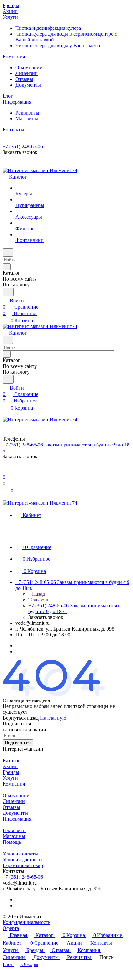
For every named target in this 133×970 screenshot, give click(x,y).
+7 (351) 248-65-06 (23, 146)
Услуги (10, 778)
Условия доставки (22, 859)
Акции (10, 766)
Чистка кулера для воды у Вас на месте (58, 45)
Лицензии (26, 73)
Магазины (26, 118)
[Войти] (5, 470)
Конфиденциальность (26, 922)
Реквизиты (27, 113)
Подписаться (18, 742)
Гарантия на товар (23, 865)
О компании (29, 67)
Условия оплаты (20, 853)
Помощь (12, 842)
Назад (38, 594)
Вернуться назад (21, 718)
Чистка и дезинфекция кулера (48, 28)
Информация (17, 818)
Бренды (11, 772)
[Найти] (8, 292)
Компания (14, 784)
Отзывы (24, 79)
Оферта (11, 928)
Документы (28, 85)
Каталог (11, 760)
